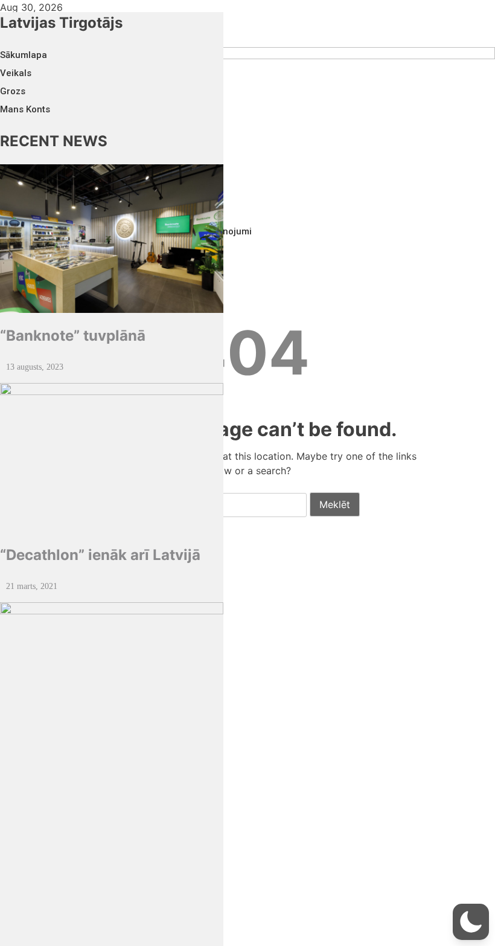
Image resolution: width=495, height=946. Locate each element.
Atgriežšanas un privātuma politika (75, 705)
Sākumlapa (23, 55)
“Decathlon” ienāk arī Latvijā (100, 555)
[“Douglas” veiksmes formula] (111, 770)
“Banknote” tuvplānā (72, 335)
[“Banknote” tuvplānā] (111, 239)
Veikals (15, 73)
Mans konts (25, 109)
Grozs (12, 91)
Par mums (21, 651)
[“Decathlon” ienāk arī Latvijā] (111, 457)
